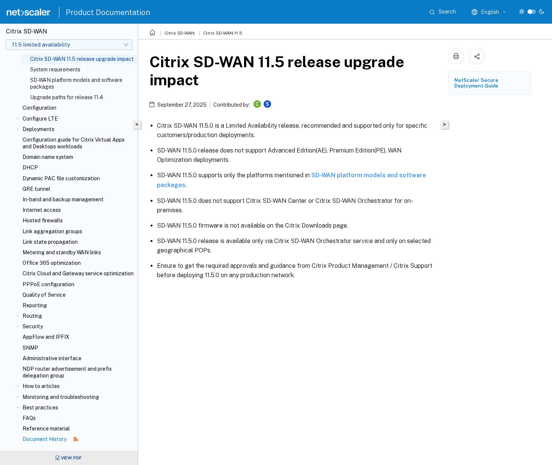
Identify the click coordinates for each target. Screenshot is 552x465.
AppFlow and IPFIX (46, 337)
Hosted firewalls (43, 220)
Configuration (39, 108)
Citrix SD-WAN (179, 33)
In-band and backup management (63, 199)
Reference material (46, 429)
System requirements (55, 69)
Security (33, 326)
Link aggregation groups (52, 231)
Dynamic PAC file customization (61, 178)
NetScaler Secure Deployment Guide (476, 83)
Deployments (38, 129)
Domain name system (48, 157)
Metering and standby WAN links (62, 252)
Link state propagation (50, 242)
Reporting (35, 305)
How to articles (41, 386)
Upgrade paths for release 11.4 (66, 97)
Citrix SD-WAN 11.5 (222, 33)
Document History (45, 439)
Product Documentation (108, 12)
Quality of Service (44, 295)
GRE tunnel (36, 189)
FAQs (29, 418)
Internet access (42, 210)
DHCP (30, 168)
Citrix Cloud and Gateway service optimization (78, 273)
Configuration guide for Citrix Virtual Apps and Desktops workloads (74, 143)
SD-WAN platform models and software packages (76, 83)
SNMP (30, 348)
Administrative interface (52, 358)
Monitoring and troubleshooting (61, 397)
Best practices (40, 408)
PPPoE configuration (48, 284)
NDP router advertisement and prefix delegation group (67, 372)
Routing (32, 316)
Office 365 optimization (52, 263)
